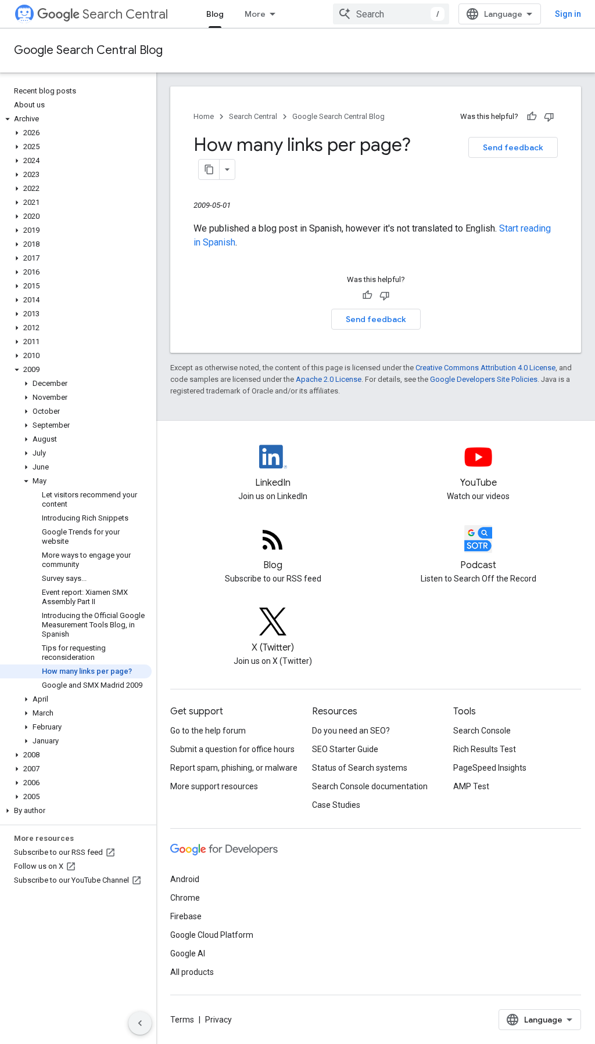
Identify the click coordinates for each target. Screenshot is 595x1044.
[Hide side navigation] (140, 1023)
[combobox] (391, 13)
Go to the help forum (208, 730)
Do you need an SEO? (351, 730)
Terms (182, 1019)
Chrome (185, 897)
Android (184, 879)
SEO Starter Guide (345, 749)
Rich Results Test (484, 749)
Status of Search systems (359, 767)
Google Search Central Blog (88, 50)
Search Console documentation (370, 786)
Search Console (482, 730)
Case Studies (336, 805)
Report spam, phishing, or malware (234, 767)
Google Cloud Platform (211, 935)
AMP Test (471, 786)
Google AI (187, 953)
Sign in (568, 14)
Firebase (186, 916)
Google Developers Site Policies (483, 379)
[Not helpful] (549, 116)
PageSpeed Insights (489, 767)
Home (203, 116)
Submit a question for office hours (232, 749)
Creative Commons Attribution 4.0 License (485, 367)
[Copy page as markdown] (209, 169)
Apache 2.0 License (328, 379)
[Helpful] (531, 116)
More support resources (214, 786)
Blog (215, 14)
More (255, 14)
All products (192, 972)
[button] (76, 119)
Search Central (125, 14)
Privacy (218, 1019)
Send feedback (513, 147)
